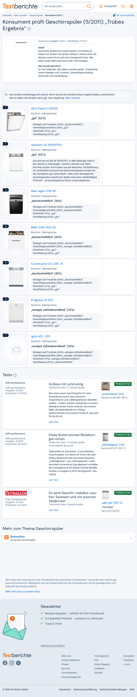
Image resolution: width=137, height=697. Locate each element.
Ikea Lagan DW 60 (43, 191)
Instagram (128, 656)
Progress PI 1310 (42, 300)
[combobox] (63, 6)
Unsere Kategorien (71, 677)
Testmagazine (101, 656)
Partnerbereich (69, 672)
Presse (65, 664)
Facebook (128, 660)
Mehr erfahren (72, 98)
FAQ (96, 660)
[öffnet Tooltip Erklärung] (29, 29)
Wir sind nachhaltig (125, 15)
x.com (126, 664)
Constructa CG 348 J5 (47, 264)
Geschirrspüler (36, 15)
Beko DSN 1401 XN (43, 227)
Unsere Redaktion (70, 660)
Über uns (66, 656)
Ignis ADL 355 (40, 336)
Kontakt (98, 672)
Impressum (65, 689)
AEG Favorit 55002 (44, 108)
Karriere (65, 668)
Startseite (7, 15)
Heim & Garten (20, 15)
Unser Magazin (102, 664)
